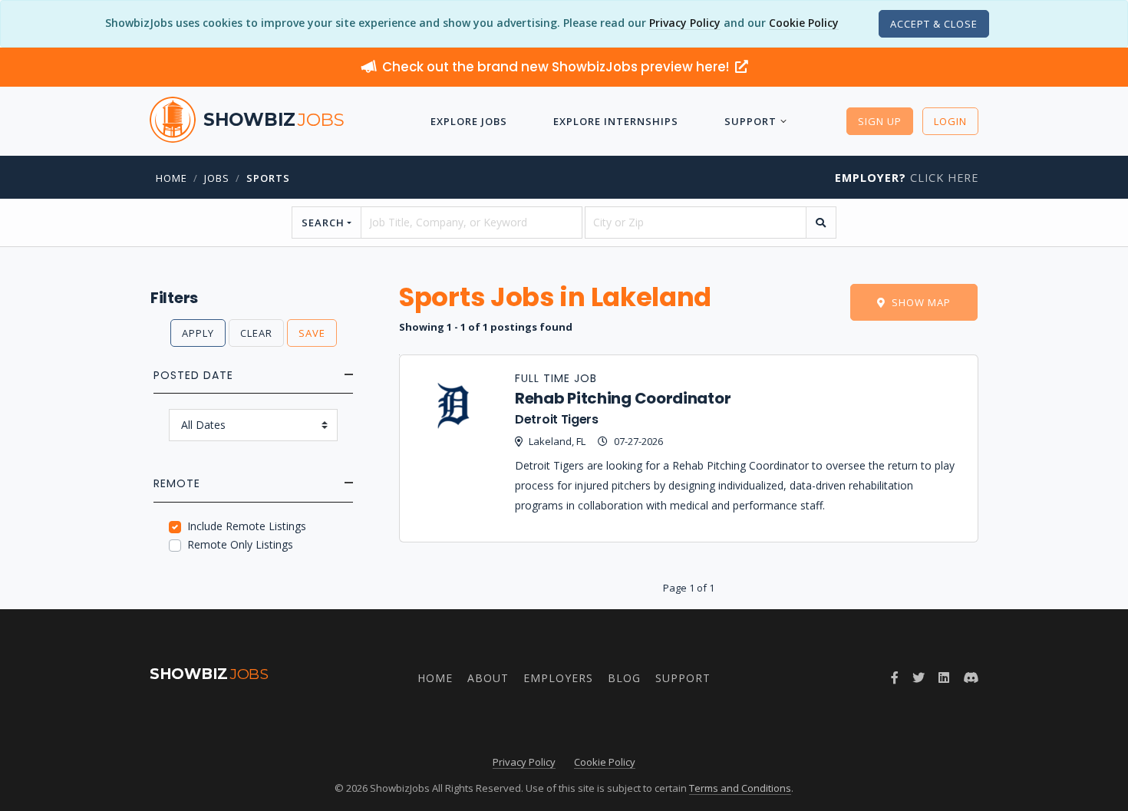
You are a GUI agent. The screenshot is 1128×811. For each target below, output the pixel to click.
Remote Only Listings (240, 544)
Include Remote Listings (246, 526)
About (488, 678)
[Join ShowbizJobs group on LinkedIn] (943, 677)
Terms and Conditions (740, 788)
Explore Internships (615, 121)
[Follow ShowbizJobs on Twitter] (918, 677)
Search (323, 222)
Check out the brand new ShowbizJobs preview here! (557, 67)
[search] (821, 222)
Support (750, 121)
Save (311, 333)
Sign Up (880, 121)
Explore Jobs (468, 121)
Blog (624, 678)
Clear (256, 333)
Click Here (906, 177)
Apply (198, 333)
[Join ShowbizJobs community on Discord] (970, 677)
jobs (216, 178)
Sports (268, 178)
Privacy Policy (685, 22)
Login (950, 121)
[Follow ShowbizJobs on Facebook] (895, 677)
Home (171, 178)
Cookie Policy (804, 22)
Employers (558, 678)
